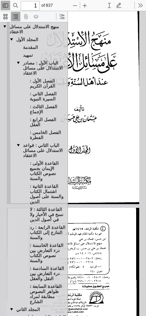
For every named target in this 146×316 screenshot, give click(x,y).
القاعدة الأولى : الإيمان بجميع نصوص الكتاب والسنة (44, 171)
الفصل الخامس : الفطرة (45, 135)
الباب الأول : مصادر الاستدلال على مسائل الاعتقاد (43, 68)
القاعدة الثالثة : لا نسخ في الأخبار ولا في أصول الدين (46, 214)
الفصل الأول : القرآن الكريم (42, 83)
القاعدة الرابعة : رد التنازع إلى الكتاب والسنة (48, 232)
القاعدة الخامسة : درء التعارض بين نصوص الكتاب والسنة (46, 253)
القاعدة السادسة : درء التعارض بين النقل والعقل (47, 273)
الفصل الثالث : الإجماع (43, 109)
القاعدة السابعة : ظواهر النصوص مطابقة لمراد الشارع (46, 294)
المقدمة (30, 47)
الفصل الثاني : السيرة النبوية (43, 96)
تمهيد (28, 55)
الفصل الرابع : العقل (43, 122)
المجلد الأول (27, 39)
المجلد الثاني (28, 309)
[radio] (5, 16)
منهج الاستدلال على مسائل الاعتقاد (34, 29)
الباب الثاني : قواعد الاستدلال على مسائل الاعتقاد (43, 150)
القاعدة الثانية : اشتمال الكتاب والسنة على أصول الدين (46, 194)
